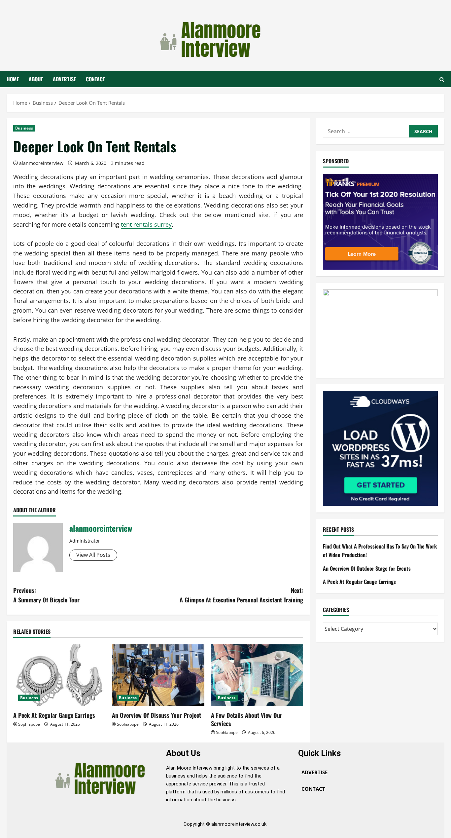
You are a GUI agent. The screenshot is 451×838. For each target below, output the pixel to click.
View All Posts (93, 554)
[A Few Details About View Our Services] (257, 675)
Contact (95, 79)
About (36, 79)
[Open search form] (441, 79)
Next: (241, 595)
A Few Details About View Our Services (246, 719)
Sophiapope (29, 724)
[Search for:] (366, 131)
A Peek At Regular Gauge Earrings (54, 715)
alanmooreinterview (41, 163)
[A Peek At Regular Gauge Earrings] (59, 675)
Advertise (64, 79)
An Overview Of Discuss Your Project (156, 715)
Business (24, 128)
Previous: (46, 595)
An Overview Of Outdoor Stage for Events (367, 568)
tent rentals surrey (146, 224)
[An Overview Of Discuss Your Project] (158, 675)
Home (13, 79)
